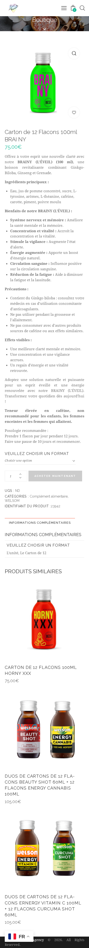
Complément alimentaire (49, 496)
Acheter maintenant (55, 476)
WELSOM (12, 501)
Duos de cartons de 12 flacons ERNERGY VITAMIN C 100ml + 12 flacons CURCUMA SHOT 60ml (43, 905)
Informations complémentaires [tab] (40, 522)
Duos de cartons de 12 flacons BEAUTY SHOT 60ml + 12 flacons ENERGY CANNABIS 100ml (40, 785)
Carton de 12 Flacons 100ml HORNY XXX (41, 670)
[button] (74, 53)
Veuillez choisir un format (37, 453)
